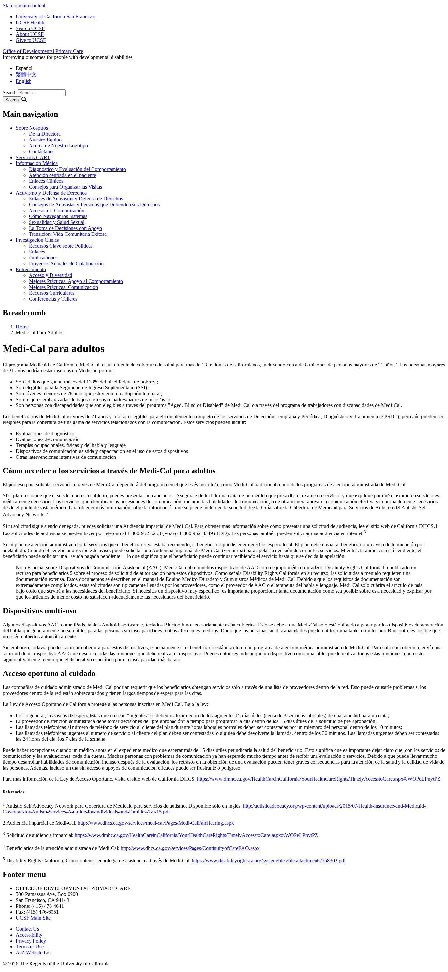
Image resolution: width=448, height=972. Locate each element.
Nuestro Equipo (45, 139)
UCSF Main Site (33, 918)
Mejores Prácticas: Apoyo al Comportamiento (76, 281)
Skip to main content (24, 5)
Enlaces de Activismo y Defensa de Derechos (76, 198)
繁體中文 (26, 74)
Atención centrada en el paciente (62, 175)
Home (22, 326)
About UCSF (30, 34)
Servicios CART (33, 157)
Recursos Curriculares (51, 293)
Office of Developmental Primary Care (43, 51)
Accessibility (29, 935)
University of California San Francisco (55, 16)
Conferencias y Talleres (53, 299)
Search (10, 92)
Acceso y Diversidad (50, 275)
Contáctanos (41, 151)
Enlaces (37, 251)
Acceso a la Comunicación (56, 210)
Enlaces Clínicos (46, 181)
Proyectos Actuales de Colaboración (66, 263)
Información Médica (37, 163)
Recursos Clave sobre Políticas (60, 246)
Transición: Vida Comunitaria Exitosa (68, 234)
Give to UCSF (31, 40)
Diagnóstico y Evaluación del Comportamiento (77, 169)
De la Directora (45, 134)
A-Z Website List (33, 952)
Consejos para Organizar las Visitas (65, 187)
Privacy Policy (31, 941)
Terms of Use (30, 946)
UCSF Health (30, 22)
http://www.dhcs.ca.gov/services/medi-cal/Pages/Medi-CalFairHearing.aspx (156, 823)
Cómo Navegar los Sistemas (58, 216)
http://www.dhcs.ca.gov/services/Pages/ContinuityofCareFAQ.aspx (190, 848)
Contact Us (27, 929)
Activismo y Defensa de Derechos (51, 193)
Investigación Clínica (37, 240)
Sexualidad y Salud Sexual (56, 222)
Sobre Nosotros (32, 128)
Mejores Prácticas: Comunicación (63, 287)
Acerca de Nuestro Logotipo (58, 145)
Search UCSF (30, 28)
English (23, 81)
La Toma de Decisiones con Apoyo (65, 228)
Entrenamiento (31, 269)
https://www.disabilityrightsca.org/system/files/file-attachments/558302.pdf (269, 860)
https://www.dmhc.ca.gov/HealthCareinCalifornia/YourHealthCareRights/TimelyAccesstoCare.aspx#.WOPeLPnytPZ (196, 835)
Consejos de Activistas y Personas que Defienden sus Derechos (94, 204)
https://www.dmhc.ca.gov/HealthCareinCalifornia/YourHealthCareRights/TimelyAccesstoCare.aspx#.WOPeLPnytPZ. (319, 779)
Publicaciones (43, 257)
